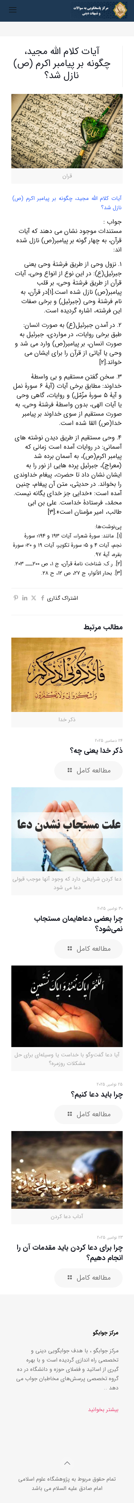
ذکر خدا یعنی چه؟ (96, 750)
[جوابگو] (98, 10)
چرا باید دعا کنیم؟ (97, 1094)
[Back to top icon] (67, 1464)
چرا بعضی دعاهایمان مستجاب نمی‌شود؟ (78, 924)
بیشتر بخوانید (103, 1409)
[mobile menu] (13, 10)
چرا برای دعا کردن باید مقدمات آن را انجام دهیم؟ (70, 1253)
